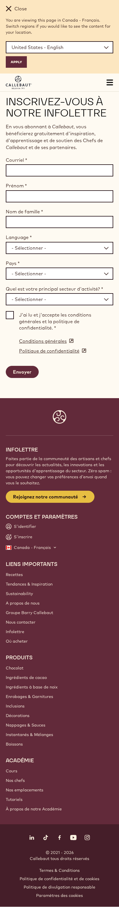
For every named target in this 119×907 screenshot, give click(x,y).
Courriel (16, 160)
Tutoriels (14, 799)
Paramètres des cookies (59, 895)
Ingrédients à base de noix (31, 687)
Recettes (14, 574)
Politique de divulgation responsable (59, 887)
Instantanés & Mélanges (29, 734)
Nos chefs (15, 780)
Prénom (16, 186)
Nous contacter (21, 622)
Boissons (14, 744)
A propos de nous (23, 603)
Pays (13, 263)
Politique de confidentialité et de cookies (59, 878)
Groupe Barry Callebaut (29, 612)
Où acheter (17, 641)
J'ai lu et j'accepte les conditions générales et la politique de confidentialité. (55, 321)
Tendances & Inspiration (29, 584)
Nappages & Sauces (25, 725)
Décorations (17, 715)
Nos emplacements (24, 790)
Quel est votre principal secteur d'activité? (54, 289)
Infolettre (15, 631)
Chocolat (14, 668)
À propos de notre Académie (34, 809)
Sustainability (19, 593)
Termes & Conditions (59, 870)
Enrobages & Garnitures (29, 696)
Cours (11, 771)
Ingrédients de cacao (26, 677)
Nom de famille (24, 211)
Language (19, 237)
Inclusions (15, 706)
